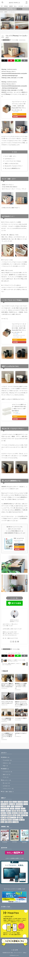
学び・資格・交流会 (8, 791)
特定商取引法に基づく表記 (8, 952)
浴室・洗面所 (3, 819)
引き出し (25, 813)
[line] (18, 642)
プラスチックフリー (8, 788)
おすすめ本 (6, 785)
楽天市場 (15, 116)
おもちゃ (14, 801)
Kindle (16, 544)
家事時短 (20, 813)
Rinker (17, 111)
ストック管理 (12, 804)
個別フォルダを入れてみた (12, 163)
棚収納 (21, 817)
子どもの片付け (7, 760)
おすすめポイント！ (10, 158)
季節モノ (8, 813)
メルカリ (12, 808)
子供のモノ (3, 813)
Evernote (6, 801)
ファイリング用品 (15, 40)
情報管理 (9, 815)
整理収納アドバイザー (11, 817)
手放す (5, 765)
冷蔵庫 (18, 810)
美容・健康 (22, 819)
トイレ (8, 806)
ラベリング (17, 808)
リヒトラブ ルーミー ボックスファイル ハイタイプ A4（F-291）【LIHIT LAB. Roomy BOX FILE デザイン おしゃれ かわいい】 (19, 106)
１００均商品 (15, 822)
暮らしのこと (6, 780)
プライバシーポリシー (18, 952)
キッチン (25, 801)
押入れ (18, 815)
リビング (23, 808)
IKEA (10, 801)
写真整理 (13, 810)
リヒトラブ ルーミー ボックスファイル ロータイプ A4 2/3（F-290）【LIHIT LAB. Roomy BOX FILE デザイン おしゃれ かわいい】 (19, 328)
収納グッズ (23, 810)
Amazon (15, 114)
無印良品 (9, 819)
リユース (3, 810)
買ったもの (6, 783)
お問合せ (24, 952)
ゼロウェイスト (19, 804)
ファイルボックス (6, 40)
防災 (6, 822)
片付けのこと (7, 763)
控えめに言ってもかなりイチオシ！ (14, 166)
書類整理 (5, 768)
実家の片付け (14, 813)
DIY (2, 801)
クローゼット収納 (4, 804)
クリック (19, 9)
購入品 (2, 822)
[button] (4, 60)
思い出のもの (3, 815)
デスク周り (3, 806)
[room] (16, 642)
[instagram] (13, 642)
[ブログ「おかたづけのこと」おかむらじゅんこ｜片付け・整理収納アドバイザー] (14, 2)
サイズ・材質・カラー (10, 156)
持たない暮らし (24, 815)
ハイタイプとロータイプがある (13, 161)
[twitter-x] (11, 642)
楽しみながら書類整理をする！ (13, 168)
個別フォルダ (6, 774)
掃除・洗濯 (3, 817)
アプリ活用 (20, 801)
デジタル (5, 777)
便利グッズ (8, 810)
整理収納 (5, 757)
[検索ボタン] (2, 2)
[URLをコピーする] (24, 60)
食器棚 (10, 822)
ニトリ (12, 806)
